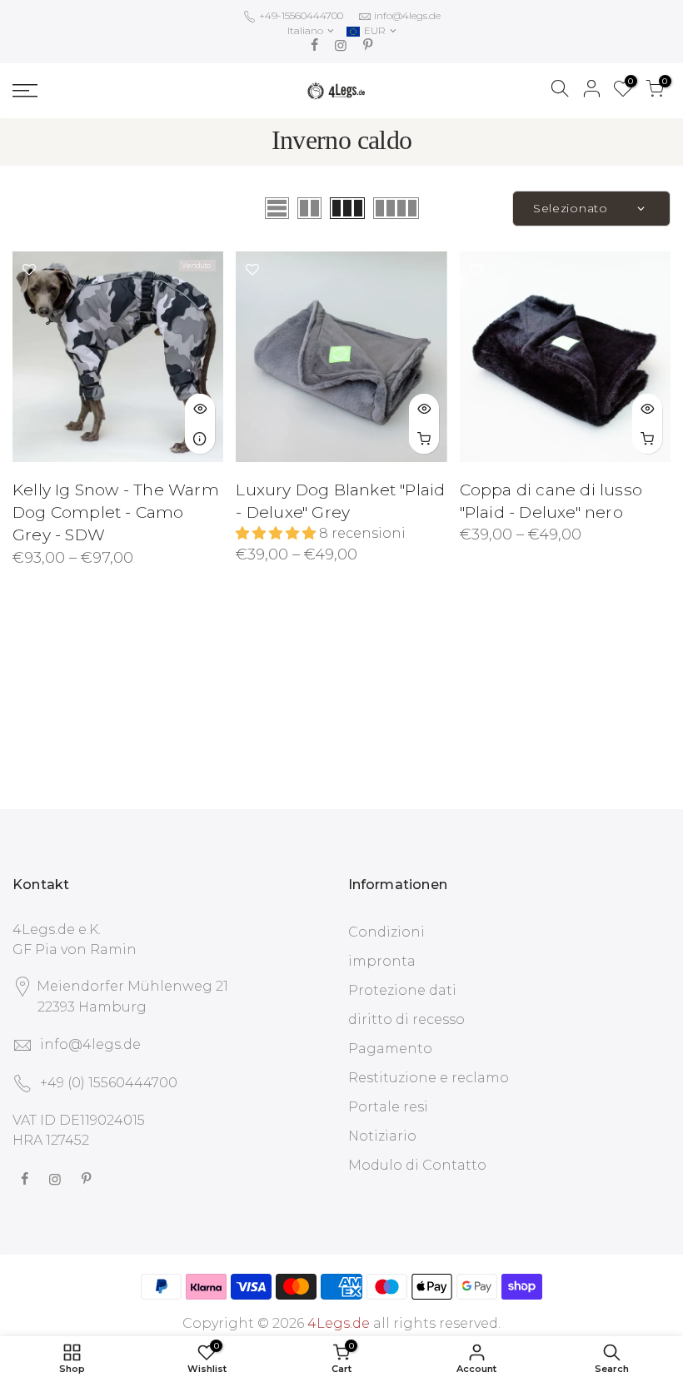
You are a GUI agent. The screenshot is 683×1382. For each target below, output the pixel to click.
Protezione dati (402, 990)
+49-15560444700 (300, 15)
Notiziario (382, 1136)
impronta (382, 961)
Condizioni (386, 932)
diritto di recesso (406, 1019)
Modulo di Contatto (417, 1165)
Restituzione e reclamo (428, 1078)
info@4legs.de (407, 15)
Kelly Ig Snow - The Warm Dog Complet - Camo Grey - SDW (115, 512)
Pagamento (390, 1048)
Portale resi (388, 1107)
